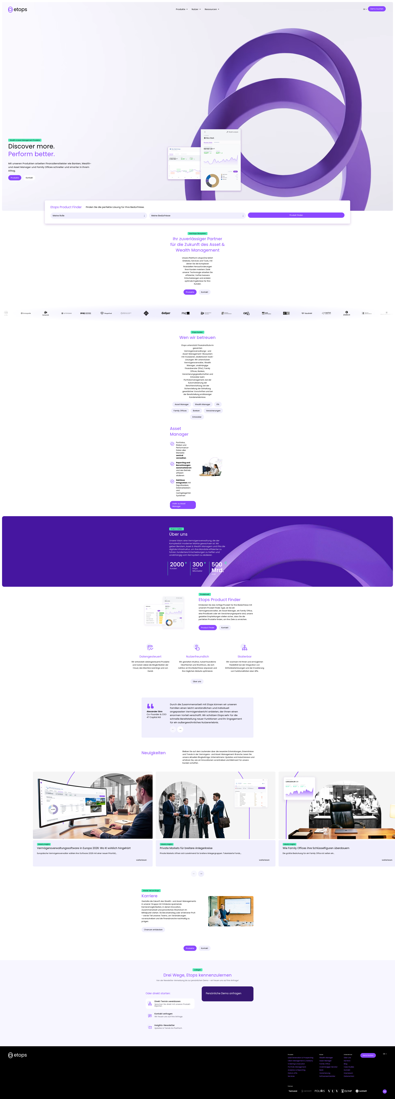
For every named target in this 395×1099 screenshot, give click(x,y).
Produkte (180, 9)
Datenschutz (349, 1076)
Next (180, 729)
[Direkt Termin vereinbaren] (170, 1003)
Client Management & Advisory (300, 1061)
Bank (321, 1070)
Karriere (347, 1061)
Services (291, 1076)
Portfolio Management (297, 1067)
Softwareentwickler (327, 1076)
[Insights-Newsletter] (170, 1027)
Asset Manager (325, 1061)
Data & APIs (292, 1073)
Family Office (324, 1064)
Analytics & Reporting (296, 1070)
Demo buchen (368, 1055)
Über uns (347, 1057)
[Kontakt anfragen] (170, 1015)
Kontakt (347, 1070)
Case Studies (349, 1067)
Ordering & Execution (296, 1064)
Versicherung (324, 1073)
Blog (345, 1064)
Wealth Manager (326, 1057)
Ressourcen (211, 9)
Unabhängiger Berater (328, 1067)
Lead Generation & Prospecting (300, 1057)
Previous (173, 729)
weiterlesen (141, 860)
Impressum (348, 1073)
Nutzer (195, 9)
